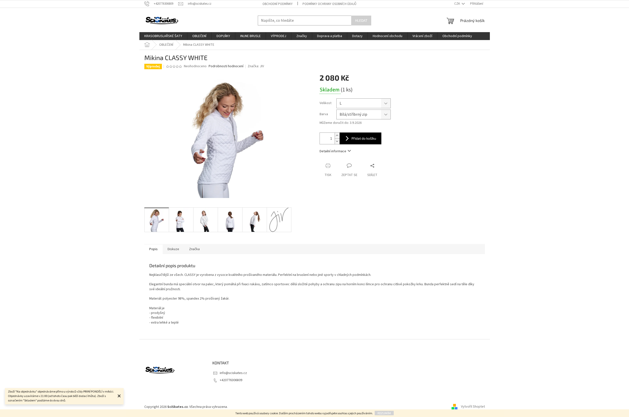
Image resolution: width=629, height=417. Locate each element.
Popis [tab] (153, 249)
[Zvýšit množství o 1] (337, 135)
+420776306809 (231, 380)
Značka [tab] (194, 249)
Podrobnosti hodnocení (226, 66)
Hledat (361, 20)
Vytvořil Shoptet (473, 406)
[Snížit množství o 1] (337, 141)
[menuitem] (163, 36)
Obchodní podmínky (277, 4)
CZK (457, 3)
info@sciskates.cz (233, 373)
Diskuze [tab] (173, 249)
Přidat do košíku (363, 138)
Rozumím (384, 413)
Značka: (256, 66)
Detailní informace (333, 151)
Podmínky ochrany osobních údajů (329, 4)
